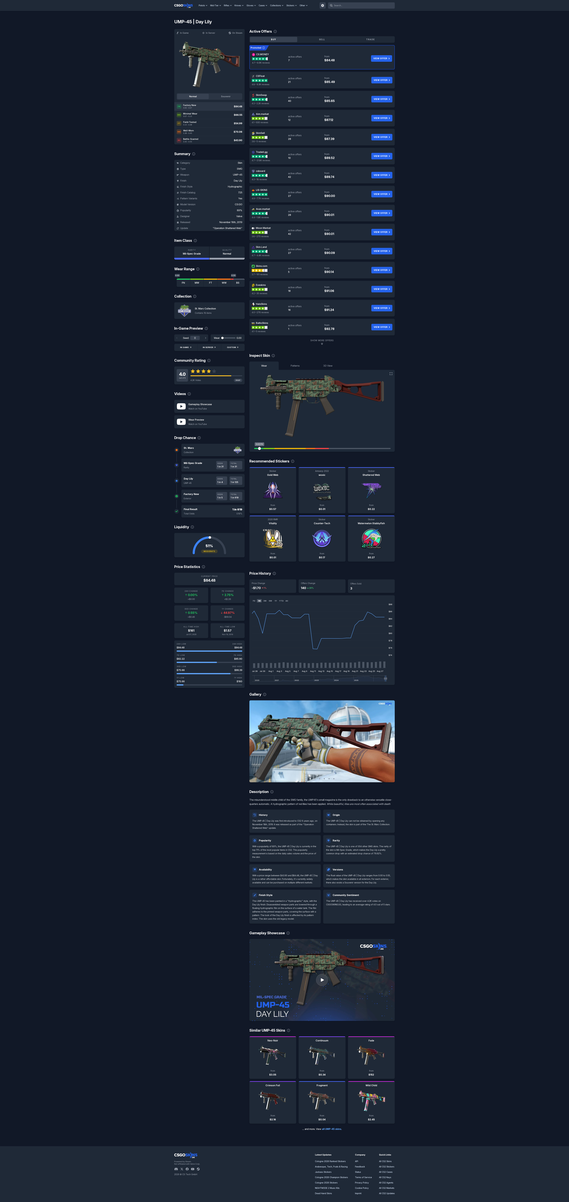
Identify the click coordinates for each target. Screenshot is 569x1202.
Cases (262, 5)
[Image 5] (329, 779)
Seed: (186, 337)
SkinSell (260, 132)
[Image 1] (310, 779)
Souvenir (226, 96)
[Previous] (177, 338)
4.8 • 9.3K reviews (260, 84)
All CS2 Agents (386, 1182)
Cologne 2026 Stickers (326, 1182)
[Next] (205, 338)
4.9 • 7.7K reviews (260, 198)
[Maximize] (391, 374)
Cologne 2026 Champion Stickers (331, 1177)
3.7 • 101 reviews (260, 274)
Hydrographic (235, 186)
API (356, 1161)
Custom (231, 347)
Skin (240, 162)
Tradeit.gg (261, 151)
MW (197, 282)
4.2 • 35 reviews (259, 293)
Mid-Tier (214, 5)
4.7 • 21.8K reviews (261, 160)
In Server (210, 33)
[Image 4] (324, 779)
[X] (183, 1169)
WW (224, 282)
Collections (275, 5)
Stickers (290, 5)
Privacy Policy (362, 1182)
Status (358, 1172)
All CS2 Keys (385, 1177)
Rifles (226, 5)
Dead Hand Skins (323, 1193)
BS (237, 282)
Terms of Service (363, 1177)
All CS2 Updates (387, 1193)
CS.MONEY (262, 54)
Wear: (217, 337)
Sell (322, 39)
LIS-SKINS (261, 189)
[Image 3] (319, 779)
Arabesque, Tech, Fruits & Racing (331, 1166)
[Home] (186, 5)
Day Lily (238, 180)
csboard (260, 170)
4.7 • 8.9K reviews (261, 62)
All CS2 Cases (386, 1172)
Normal (193, 96)
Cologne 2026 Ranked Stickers (330, 1161)
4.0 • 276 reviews (260, 312)
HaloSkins (261, 303)
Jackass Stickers (323, 1172)
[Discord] (177, 1169)
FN (183, 282)
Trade (370, 39)
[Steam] (199, 1169)
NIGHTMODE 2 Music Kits (327, 1188)
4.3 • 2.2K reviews (260, 103)
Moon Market (263, 227)
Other (302, 5)
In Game (184, 33)
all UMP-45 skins (331, 1128)
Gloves (250, 5)
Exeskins (261, 284)
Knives (238, 5)
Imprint (358, 1193)
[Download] (254, 777)
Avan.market (263, 208)
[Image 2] (315, 779)
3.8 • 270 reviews (260, 236)
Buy (273, 39)
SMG (239, 168)
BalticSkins (262, 322)
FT (210, 282)
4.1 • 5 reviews (259, 331)
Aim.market (262, 113)
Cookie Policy (362, 1188)
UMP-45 (237, 174)
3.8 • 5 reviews (259, 141)
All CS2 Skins (385, 1161)
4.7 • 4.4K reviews (261, 255)
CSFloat (260, 76)
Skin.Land (261, 246)
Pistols (202, 5)
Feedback (360, 1166)
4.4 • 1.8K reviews (260, 217)
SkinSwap (261, 95)
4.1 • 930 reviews (260, 122)
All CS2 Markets (386, 1188)
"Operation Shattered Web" (227, 228)
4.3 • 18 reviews (259, 179)
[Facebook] (188, 1169)
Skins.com (261, 265)
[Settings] (323, 5)
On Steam (237, 33)
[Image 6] (334, 779)
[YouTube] (194, 1169)
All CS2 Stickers (386, 1166)
